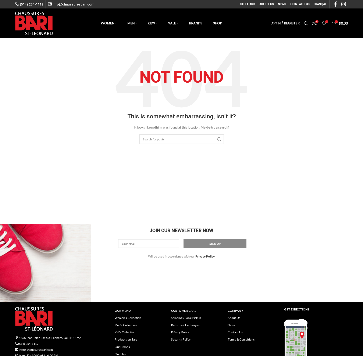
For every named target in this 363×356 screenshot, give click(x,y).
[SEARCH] (219, 139)
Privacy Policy (180, 332)
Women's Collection (128, 318)
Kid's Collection (125, 332)
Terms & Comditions (241, 339)
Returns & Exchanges (185, 325)
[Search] (306, 23)
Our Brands (122, 347)
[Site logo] (34, 23)
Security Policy (181, 339)
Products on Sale (126, 339)
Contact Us (235, 332)
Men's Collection (126, 325)
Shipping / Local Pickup (186, 318)
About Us (234, 318)
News (231, 325)
